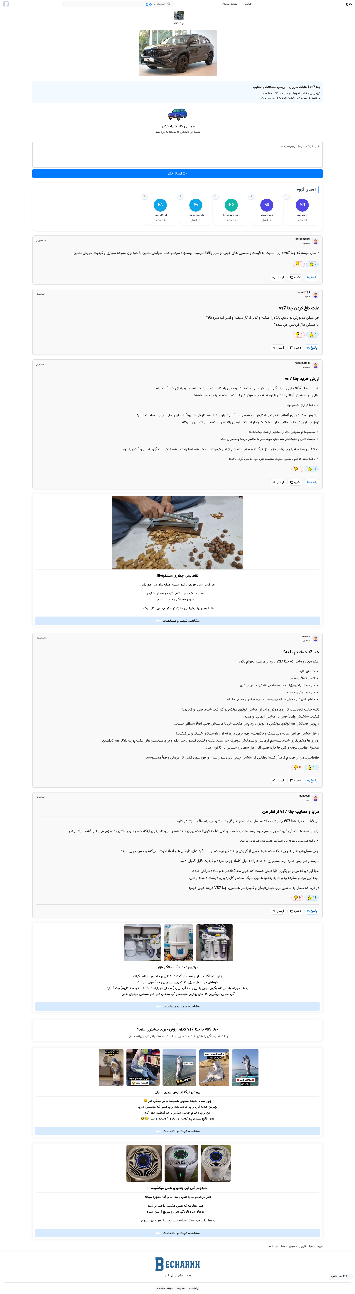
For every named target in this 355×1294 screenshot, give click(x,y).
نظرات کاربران (229, 4)
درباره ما (181, 1288)
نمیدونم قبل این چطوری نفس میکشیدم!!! (177, 1188)
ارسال (279, 277)
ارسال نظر (175, 174)
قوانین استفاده (165, 1288)
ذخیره (297, 277)
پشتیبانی (193, 1288)
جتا (283, 1247)
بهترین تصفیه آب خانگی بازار (178, 967)
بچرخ (349, 4)
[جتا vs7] (178, 53)
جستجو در (156, 3)
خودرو (291, 1247)
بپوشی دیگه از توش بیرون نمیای (177, 1092)
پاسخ (313, 277)
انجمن (247, 4)
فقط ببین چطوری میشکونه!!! (177, 575)
